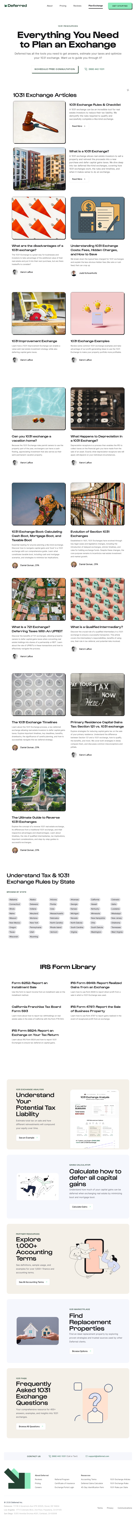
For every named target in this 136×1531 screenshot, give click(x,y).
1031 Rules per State (119, 1487)
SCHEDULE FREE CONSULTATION (55, 69)
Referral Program (62, 1479)
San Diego (8, 1513)
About (49, 5)
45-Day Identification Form (92, 1487)
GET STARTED (120, 6)
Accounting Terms (88, 1479)
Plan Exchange (96, 5)
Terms (100, 1508)
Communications (125, 1508)
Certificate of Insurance (65, 1483)
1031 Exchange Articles (120, 1479)
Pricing (63, 5)
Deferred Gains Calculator (92, 1483)
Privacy (110, 1508)
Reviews (77, 5)
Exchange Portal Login (64, 1487)
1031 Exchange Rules (119, 1483)
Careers (38, 1487)
